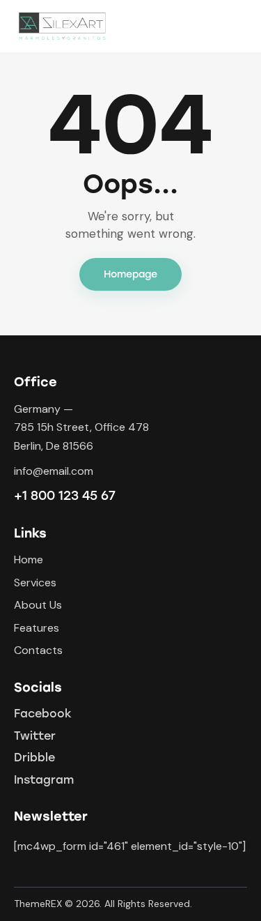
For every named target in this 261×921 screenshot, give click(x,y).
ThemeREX (38, 903)
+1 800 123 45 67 (65, 495)
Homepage (130, 274)
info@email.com (53, 471)
